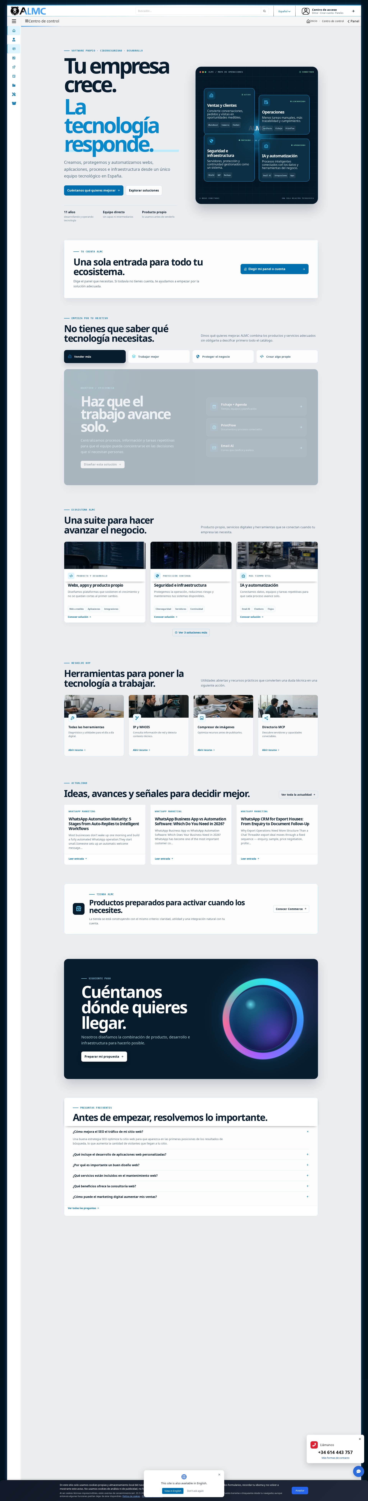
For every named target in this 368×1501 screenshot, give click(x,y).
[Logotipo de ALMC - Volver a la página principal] (28, 11)
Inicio (313, 21)
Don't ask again (195, 1491)
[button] (13, 85)
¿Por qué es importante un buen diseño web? (106, 1178)
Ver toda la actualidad (296, 807)
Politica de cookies (131, 1496)
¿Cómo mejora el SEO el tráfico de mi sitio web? (108, 1144)
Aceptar (300, 1490)
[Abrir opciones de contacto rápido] (358, 1471)
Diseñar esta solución (100, 478)
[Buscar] (265, 11)
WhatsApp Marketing (82, 824)
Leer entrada (76, 871)
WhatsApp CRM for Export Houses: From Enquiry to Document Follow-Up (275, 834)
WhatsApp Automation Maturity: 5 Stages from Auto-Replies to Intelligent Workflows (104, 836)
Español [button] (283, 11)
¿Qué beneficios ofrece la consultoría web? (104, 1199)
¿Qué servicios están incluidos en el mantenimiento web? (115, 1188)
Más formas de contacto (335, 1458)
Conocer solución (78, 629)
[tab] (95, 356)
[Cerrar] (360, 1439)
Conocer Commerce (289, 921)
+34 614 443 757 (335, 1452)
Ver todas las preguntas (82, 1221)
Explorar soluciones (144, 190)
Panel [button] (354, 21)
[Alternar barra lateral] (14, 21)
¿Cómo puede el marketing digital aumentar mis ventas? (115, 1209)
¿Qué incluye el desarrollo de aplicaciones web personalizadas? (119, 1167)
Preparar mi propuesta (102, 1069)
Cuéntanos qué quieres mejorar (91, 190)
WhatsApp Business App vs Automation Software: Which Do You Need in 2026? (190, 834)
